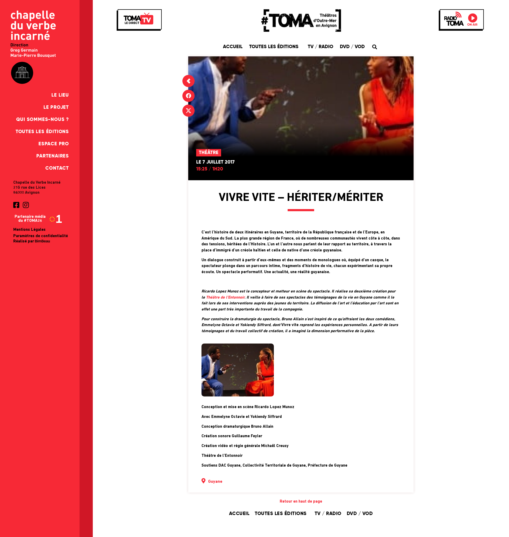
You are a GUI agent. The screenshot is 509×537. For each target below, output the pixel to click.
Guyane (215, 482)
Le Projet (56, 107)
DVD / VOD (352, 46)
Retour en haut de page (301, 502)
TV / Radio (320, 46)
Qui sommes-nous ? (42, 119)
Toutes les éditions (42, 131)
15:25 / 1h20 (209, 169)
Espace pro (53, 144)
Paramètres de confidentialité (40, 236)
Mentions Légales (29, 230)
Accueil (233, 46)
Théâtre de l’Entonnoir (225, 298)
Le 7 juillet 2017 (215, 162)
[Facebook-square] (16, 205)
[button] (374, 46)
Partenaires (52, 156)
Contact (57, 168)
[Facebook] (188, 96)
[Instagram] (25, 205)
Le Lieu (60, 95)
